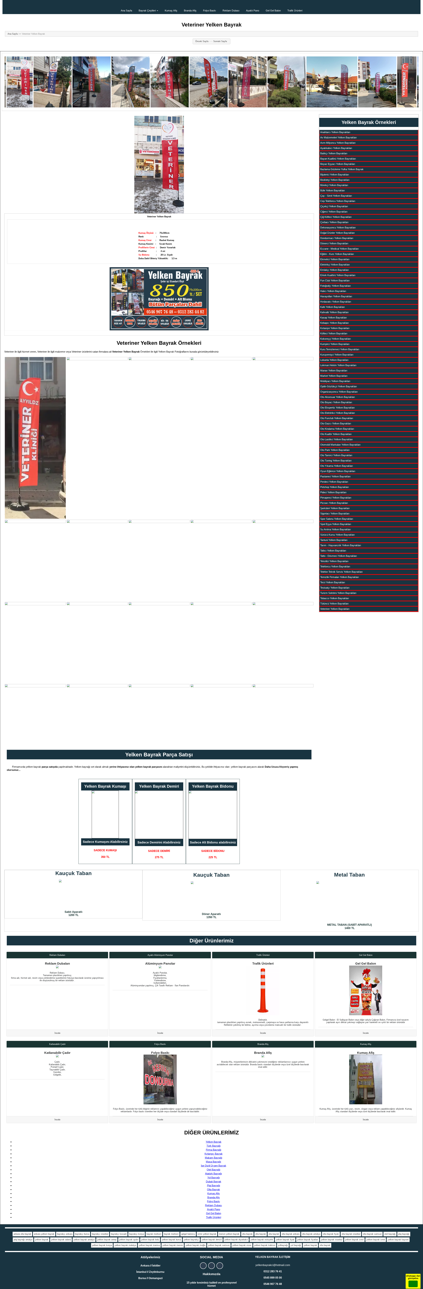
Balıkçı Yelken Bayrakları (333, 153)
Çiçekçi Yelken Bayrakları (334, 206)
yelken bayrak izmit (375, 1239)
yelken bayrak (41, 1239)
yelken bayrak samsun (219, 1245)
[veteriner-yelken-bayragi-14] (221, 642)
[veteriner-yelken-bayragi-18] (159, 714)
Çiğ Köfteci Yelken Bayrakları (336, 216)
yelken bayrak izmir (354, 1239)
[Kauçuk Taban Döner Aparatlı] (211, 896)
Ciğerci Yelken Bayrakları (333, 211)
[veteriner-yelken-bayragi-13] (159, 632)
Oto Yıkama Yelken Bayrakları (336, 465)
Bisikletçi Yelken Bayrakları (334, 179)
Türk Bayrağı (214, 1145)
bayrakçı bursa (82, 1234)
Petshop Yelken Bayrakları (334, 487)
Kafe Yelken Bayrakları (332, 307)
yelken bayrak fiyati (285, 1239)
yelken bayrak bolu (150, 1239)
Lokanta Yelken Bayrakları (334, 359)
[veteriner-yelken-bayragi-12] (97, 642)
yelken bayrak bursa (171, 1239)
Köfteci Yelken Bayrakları (333, 333)
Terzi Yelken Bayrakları (332, 582)
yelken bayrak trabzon (264, 1245)
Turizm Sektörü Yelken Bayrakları (338, 593)
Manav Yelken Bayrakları (333, 370)
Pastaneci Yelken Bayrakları (335, 476)
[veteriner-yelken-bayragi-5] (282, 417)
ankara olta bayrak (22, 1234)
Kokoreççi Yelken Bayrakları (335, 338)
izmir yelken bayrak (207, 1234)
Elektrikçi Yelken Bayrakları (335, 264)
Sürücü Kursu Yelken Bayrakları (337, 534)
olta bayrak (247, 1234)
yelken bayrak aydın (128, 1239)
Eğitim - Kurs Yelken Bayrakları (337, 254)
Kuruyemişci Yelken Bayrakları (336, 354)
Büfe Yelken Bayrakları (332, 190)
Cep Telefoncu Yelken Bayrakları (337, 201)
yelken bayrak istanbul (331, 1239)
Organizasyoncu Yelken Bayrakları (339, 391)
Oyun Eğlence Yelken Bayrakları (337, 471)
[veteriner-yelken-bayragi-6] (35, 560)
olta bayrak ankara (290, 1234)
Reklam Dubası (231, 10)
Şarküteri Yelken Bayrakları (335, 508)
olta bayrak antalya (311, 1234)
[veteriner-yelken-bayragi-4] (221, 424)
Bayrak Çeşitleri (147, 10)
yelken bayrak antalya (84, 1239)
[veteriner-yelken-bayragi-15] (282, 632)
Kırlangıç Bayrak (214, 1153)
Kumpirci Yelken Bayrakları (334, 344)
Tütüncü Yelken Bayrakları (334, 603)
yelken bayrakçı (191, 1239)
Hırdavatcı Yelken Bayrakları (335, 301)
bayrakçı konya (136, 1234)
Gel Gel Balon (273, 10)
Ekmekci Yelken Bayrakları (334, 259)
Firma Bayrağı (213, 1149)
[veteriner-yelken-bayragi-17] (97, 714)
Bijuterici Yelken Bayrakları (334, 174)
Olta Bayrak (213, 1189)
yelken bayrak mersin (172, 1245)
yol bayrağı (295, 1245)
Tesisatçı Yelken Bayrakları (334, 587)
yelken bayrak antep (106, 1239)
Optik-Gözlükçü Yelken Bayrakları (338, 386)
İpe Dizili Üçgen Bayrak (213, 1165)
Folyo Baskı (209, 10)
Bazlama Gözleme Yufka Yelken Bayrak (342, 169)
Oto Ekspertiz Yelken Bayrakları (337, 407)
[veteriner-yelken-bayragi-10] (282, 560)
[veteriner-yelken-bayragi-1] (35, 438)
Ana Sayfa (126, 10)
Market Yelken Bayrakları (333, 375)
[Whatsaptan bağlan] (413, 1284)
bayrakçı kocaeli (119, 1234)
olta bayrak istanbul (351, 1234)
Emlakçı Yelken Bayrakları (334, 269)
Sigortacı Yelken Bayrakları (334, 513)
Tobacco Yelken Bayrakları (334, 598)
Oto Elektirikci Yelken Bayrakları (337, 412)
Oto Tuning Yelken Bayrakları (336, 460)
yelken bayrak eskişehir (261, 1239)
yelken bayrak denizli (212, 1239)
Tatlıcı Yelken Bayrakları (333, 550)
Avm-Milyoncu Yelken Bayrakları (338, 142)
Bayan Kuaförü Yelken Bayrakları (338, 158)
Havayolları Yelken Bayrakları (336, 296)
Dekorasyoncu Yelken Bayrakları (338, 227)
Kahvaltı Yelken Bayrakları (334, 312)
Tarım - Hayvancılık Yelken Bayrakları (340, 545)
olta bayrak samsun (372, 1234)
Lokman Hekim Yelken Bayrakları (338, 365)
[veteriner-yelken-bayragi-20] (282, 714)
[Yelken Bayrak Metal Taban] (349, 901)
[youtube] (219, 1265)
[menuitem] (126, 7)
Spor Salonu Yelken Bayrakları (336, 518)
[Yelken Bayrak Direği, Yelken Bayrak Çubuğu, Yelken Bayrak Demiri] (159, 814)
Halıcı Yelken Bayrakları (333, 291)
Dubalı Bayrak (213, 1181)
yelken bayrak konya (102, 1245)
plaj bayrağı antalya (23, 1239)
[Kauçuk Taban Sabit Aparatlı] (73, 894)
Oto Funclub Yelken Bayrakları (336, 418)
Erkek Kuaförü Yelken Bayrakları (337, 275)
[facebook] (211, 1265)
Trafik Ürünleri (294, 10)
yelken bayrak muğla (195, 1245)
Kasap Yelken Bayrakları (333, 317)
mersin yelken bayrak (229, 1234)
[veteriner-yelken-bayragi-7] (97, 560)
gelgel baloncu (188, 1234)
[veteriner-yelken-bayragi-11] (35, 642)
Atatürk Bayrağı (213, 1173)
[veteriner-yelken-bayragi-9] (221, 560)
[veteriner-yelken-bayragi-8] (159, 560)
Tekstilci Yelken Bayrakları (334, 561)
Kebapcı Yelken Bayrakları (334, 322)
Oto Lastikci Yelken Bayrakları (336, 439)
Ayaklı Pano (252, 10)
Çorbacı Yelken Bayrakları (334, 222)
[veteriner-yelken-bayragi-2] (97, 411)
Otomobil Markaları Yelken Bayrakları (340, 444)
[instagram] (203, 1265)
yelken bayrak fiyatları (307, 1239)
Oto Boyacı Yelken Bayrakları (336, 402)
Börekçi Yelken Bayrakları (334, 185)
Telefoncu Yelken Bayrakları (335, 566)
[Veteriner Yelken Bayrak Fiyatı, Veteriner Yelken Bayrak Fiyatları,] (159, 164)
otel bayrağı (390, 1234)
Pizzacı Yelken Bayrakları (334, 502)
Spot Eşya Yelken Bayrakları (335, 524)
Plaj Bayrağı (213, 1185)
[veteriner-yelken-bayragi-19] (221, 714)
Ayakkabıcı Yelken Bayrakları (336, 148)
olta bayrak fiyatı (331, 1234)
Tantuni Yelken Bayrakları (333, 540)
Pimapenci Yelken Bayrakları (335, 497)
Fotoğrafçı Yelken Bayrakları (335, 285)
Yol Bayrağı (213, 1177)
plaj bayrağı (403, 1234)
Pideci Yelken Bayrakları (333, 492)
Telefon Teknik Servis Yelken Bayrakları (341, 571)
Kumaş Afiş (171, 10)
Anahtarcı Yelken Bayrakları (335, 132)
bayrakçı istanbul (100, 1234)
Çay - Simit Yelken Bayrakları (336, 195)
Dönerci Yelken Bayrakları (334, 243)
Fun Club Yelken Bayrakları (335, 280)
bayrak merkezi (154, 1234)
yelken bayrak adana (61, 1239)
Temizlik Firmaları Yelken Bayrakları (339, 577)
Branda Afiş (190, 10)
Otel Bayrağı (213, 1169)
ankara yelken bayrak (44, 1234)
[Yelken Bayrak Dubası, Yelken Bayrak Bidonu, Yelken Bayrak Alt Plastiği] (213, 814)
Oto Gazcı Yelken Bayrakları (335, 423)
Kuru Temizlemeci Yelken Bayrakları (339, 349)
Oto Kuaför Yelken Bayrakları (336, 434)
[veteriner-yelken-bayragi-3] (159, 411)
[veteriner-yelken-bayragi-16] (35, 714)
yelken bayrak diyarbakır (236, 1239)
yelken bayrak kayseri (398, 1239)
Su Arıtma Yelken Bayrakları (335, 529)
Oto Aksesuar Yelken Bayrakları (337, 397)
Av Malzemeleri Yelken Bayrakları (338, 137)
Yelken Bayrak (213, 1141)
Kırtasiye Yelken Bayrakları (334, 328)
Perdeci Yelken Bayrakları (334, 481)
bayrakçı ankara (64, 1234)
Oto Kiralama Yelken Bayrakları (337, 428)
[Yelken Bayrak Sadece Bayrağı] (105, 814)
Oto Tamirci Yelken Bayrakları (336, 455)
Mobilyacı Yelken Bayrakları (335, 381)
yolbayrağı (283, 1245)
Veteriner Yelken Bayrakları (334, 608)
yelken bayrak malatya (125, 1245)
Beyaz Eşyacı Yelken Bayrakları (337, 164)
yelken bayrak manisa (149, 1245)
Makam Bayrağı (213, 1157)
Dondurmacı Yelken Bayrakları (336, 238)
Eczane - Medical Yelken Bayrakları (339, 248)
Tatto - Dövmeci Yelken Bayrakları (338, 555)
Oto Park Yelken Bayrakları (335, 450)
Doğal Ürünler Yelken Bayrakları (337, 232)
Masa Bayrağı (213, 1161)
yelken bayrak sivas (241, 1245)
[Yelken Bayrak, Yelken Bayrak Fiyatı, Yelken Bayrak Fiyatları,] (159, 297)
